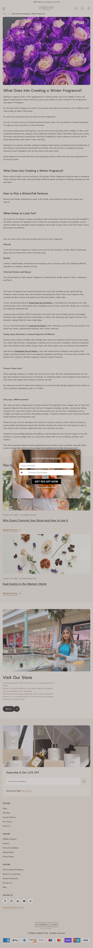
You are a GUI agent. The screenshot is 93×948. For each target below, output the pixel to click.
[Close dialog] (78, 453)
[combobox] (23, 472)
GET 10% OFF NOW (46, 481)
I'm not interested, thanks (46, 487)
